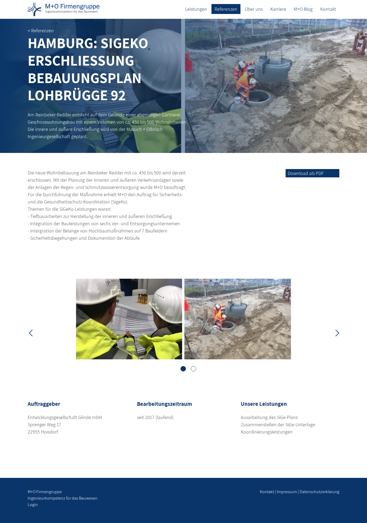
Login (33, 504)
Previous (32, 332)
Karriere (278, 9)
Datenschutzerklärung (319, 492)
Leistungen (196, 9)
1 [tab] (183, 368)
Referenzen (226, 9)
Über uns (254, 9)
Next (335, 332)
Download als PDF (306, 173)
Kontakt (328, 9)
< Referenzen (41, 30)
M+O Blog (303, 9)
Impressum (287, 492)
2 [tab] (193, 368)
